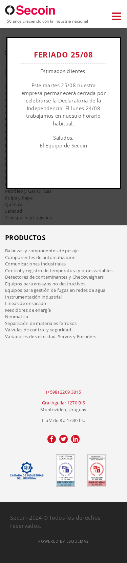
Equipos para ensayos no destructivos (45, 284)
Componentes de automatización (40, 257)
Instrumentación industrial (33, 297)
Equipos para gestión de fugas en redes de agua (55, 290)
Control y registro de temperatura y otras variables (58, 270)
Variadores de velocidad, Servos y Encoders (50, 336)
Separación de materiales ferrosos (41, 323)
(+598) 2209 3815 (63, 392)
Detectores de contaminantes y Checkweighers (54, 277)
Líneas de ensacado (25, 303)
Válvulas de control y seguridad (38, 330)
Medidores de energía (28, 310)
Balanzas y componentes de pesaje (42, 251)
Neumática (16, 316)
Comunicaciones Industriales (35, 264)
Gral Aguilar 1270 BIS (63, 403)
